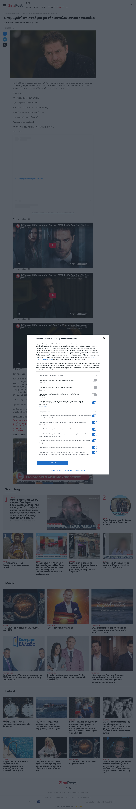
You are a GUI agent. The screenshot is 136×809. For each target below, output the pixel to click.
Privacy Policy (80, 470)
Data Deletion (56, 470)
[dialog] (68, 404)
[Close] (105, 339)
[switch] (94, 380)
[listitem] (68, 375)
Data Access (68, 470)
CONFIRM (53, 463)
